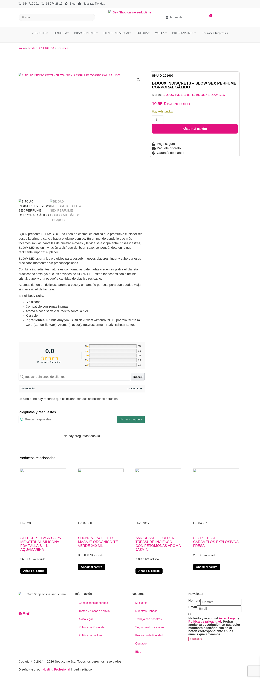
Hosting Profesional (56, 669)
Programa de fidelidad (149, 635)
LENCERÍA (60, 32)
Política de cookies (90, 635)
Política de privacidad (204, 621)
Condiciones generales (93, 602)
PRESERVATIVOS (183, 32)
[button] (138, 79)
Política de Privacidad (92, 627)
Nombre (194, 600)
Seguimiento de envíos (149, 627)
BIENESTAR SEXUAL (116, 32)
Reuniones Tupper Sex (215, 32)
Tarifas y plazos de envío (94, 610)
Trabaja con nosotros (148, 619)
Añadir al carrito (195, 129)
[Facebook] (21, 614)
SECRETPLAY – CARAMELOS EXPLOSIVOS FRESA (216, 542)
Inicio (22, 48)
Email (192, 607)
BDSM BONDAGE (85, 32)
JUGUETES (39, 32)
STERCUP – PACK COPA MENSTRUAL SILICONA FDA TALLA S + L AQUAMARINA (40, 543)
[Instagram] (24, 614)
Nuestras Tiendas (146, 610)
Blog (138, 651)
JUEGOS (142, 32)
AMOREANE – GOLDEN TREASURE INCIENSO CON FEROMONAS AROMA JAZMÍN (158, 543)
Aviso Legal (227, 618)
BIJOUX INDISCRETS (178, 95)
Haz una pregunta (131, 419)
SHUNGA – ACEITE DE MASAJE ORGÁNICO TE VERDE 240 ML (98, 542)
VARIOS (160, 32)
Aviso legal (86, 619)
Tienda (31, 48)
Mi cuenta (141, 602)
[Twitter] (28, 614)
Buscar (138, 376)
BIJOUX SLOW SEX (210, 95)
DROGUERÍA (46, 48)
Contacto (141, 643)
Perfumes (62, 48)
